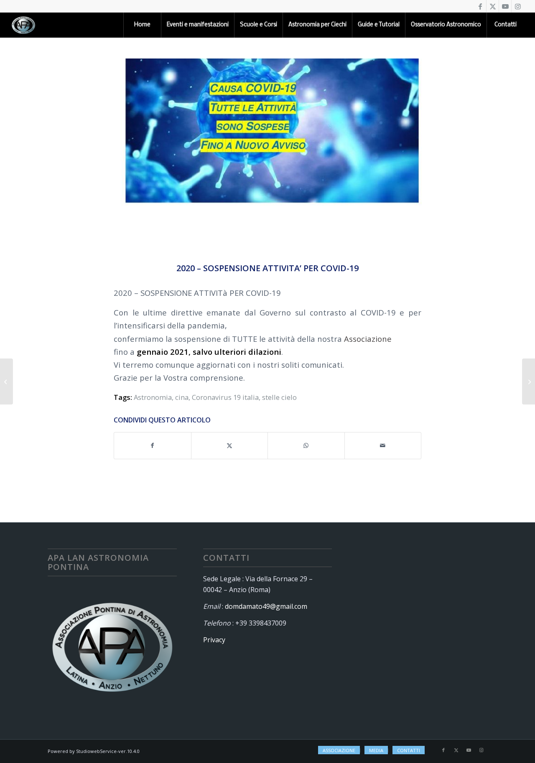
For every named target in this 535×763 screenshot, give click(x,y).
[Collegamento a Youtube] (505, 6)
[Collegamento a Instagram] (518, 6)
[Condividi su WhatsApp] (306, 445)
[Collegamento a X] (493, 6)
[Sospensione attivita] (267, 155)
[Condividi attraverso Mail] (383, 445)
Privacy (214, 639)
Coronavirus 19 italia (225, 397)
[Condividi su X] (229, 445)
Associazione (368, 338)
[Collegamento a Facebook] (480, 6)
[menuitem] (142, 25)
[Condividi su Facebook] (152, 445)
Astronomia (153, 397)
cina (182, 397)
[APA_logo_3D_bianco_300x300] (23, 25)
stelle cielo (279, 397)
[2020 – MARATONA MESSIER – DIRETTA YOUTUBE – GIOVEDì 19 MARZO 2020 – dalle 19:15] (528, 381)
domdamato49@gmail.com (266, 606)
